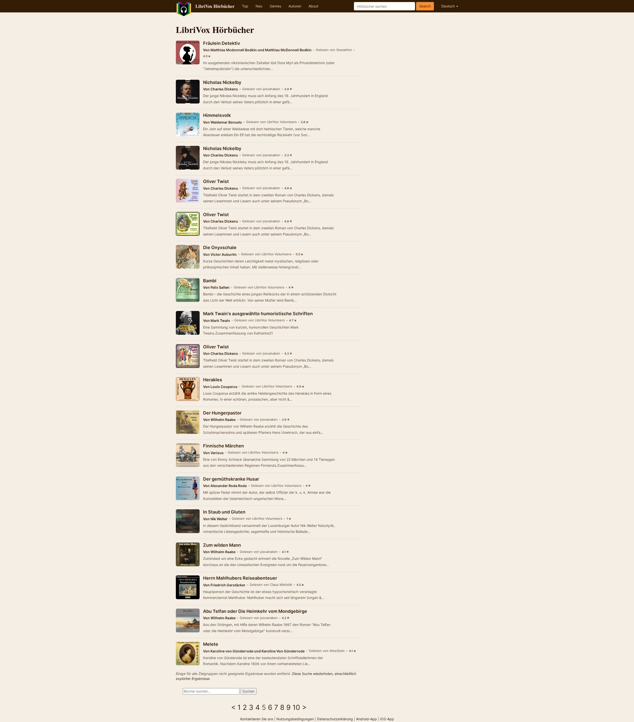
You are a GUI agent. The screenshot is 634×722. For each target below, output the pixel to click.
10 (296, 707)
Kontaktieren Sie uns (256, 719)
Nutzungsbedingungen (295, 719)
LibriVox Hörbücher (215, 6)
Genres (275, 6)
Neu (259, 6)
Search (425, 6)
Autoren (295, 6)
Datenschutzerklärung (335, 719)
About (313, 6)
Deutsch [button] (448, 6)
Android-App (366, 719)
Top (245, 6)
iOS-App (387, 719)
